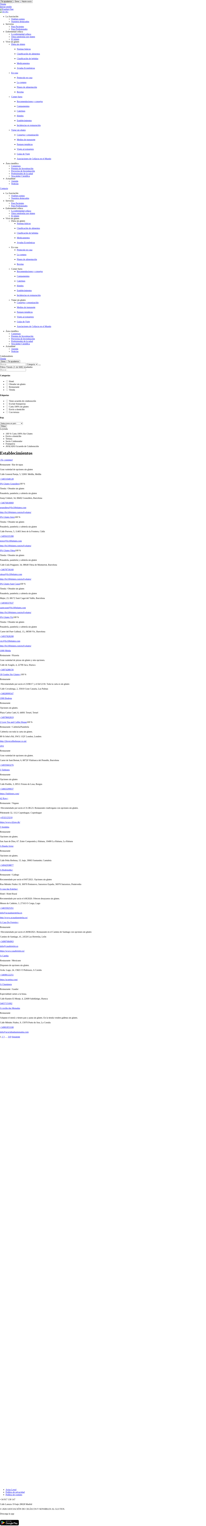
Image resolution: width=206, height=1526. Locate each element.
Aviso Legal (11, 1489)
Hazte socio (27, 1)
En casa (14, 73)
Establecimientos (24, 120)
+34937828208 (7, 636)
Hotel (11, 381)
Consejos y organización (28, 135)
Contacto (4, 188)
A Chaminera (6, 984)
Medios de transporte (26, 139)
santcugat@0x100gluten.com (13, 608)
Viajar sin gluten (18, 130)
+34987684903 (7, 941)
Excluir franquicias (17, 404)
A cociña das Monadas (10, 1008)
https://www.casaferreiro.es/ (12, 951)
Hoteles (20, 116)
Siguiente (16, 1037)
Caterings (21, 111)
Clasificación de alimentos (28, 54)
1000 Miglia (5, 650)
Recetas (20, 92)
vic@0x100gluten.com (10, 641)
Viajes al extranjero (25, 149)
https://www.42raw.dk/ (10, 822)
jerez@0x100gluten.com (11, 541)
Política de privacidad (15, 1492)
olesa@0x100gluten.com (11, 574)
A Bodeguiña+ (6, 870)
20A (2, 746)
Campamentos (23, 106)
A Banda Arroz (6, 846)
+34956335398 (7, 536)
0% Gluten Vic (6, 617)
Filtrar (3, 426)
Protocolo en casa (24, 77)
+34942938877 (7, 865)
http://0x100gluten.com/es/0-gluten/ (15, 512)
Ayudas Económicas (26, 68)
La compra (21, 82)
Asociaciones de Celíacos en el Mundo (34, 158)
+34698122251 (7, 975)
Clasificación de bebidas (27, 58)
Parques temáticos (25, 144)
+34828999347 (7, 693)
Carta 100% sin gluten (18, 406)
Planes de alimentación (27, 87)
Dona (17, 1)
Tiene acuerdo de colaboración (22, 401)
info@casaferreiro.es (9, 946)
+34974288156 (7, 669)
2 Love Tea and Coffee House (13, 722)
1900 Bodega (6, 698)
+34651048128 (7, 479)
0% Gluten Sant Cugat (10, 584)
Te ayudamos (6, 1)
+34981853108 (7, 1027)
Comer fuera (16, 96)
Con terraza (13, 412)
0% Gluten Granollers (9, 484)
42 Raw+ (4, 798)
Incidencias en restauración (29, 125)
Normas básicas (24, 49)
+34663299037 (7, 789)
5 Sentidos (4, 827)
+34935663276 (7, 765)
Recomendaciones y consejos (30, 101)
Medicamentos (23, 63)
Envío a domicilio (16, 409)
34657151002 (6, 1003)
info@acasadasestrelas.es (11, 913)
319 (9, 1037)
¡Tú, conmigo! (6, 460)
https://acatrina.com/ (9, 979)
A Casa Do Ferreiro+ (9, 922)
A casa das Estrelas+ (9, 889)
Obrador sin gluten (17, 384)
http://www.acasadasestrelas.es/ (14, 917)
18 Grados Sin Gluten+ (10, 674)
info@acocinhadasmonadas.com (14, 1032)
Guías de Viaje (23, 154)
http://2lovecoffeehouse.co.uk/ (13, 741)
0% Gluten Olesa (7, 550)
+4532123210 (6, 817)
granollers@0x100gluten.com (13, 507)
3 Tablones (5, 770)
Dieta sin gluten (18, 44)
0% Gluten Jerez (7, 517)
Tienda (11, 390)
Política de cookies (14, 1494)
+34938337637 (7, 603)
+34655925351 (7, 908)
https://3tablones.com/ (9, 793)
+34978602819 (7, 717)
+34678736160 (7, 569)
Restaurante (13, 387)
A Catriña (4, 956)
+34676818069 (7, 503)
